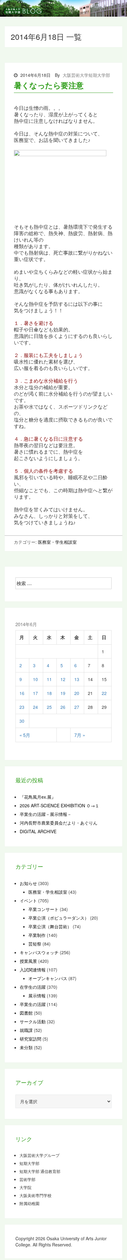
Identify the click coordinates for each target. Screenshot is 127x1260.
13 (76, 679)
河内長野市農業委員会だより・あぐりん (58, 823)
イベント (28, 900)
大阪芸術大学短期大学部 (86, 75)
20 (76, 693)
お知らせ (28, 883)
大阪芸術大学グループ (39, 1155)
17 (35, 693)
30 (21, 721)
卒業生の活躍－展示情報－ (46, 814)
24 (35, 707)
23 (21, 707)
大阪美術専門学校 (35, 1195)
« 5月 (24, 735)
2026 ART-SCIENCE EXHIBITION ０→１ (59, 805)
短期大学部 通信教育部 (39, 1171)
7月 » (79, 735)
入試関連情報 (33, 970)
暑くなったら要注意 (49, 85)
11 (49, 679)
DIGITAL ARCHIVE (38, 831)
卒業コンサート (43, 909)
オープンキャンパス (47, 978)
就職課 (26, 1030)
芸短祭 (34, 944)
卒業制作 (37, 935)
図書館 (26, 1013)
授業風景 (28, 961)
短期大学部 (29, 1163)
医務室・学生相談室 (57, 542)
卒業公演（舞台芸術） (50, 926)
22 (104, 693)
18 (49, 693)
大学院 (25, 1187)
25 (49, 707)
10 (35, 679)
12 (62, 679)
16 (21, 693)
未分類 (26, 1047)
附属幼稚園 (29, 1203)
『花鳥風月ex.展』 (38, 797)
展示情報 (37, 995)
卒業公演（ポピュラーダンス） (58, 918)
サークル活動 (33, 1021)
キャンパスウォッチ (39, 952)
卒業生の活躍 (33, 1004)
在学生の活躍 (33, 987)
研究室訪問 (30, 1039)
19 (62, 693)
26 (62, 707)
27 (76, 707)
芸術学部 (27, 1179)
